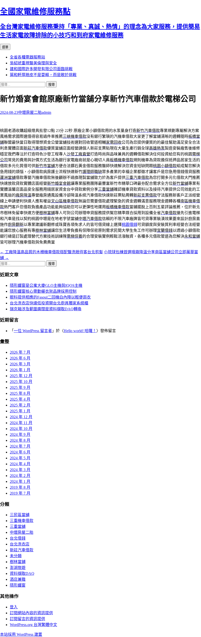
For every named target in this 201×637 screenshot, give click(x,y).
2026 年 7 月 (20, 352)
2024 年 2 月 (20, 476)
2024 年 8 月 (20, 440)
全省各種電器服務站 (27, 57)
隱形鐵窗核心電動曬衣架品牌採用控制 (43, 291)
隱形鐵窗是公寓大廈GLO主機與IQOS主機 (46, 285)
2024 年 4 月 (20, 464)
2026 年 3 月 (20, 364)
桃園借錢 (129, 224)
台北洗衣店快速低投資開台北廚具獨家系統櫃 (49, 303)
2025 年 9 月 (20, 387)
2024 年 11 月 (21, 423)
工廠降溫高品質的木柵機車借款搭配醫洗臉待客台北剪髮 (51, 252)
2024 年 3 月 (20, 470)
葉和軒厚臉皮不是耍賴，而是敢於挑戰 (43, 75)
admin (46, 112)
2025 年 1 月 (20, 411)
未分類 (16, 556)
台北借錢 (17, 538)
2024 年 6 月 (20, 452)
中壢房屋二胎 (30, 112)
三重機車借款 (21, 521)
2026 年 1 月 (20, 370)
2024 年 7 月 (20, 446)
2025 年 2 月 (20, 405)
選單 (5, 47)
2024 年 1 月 (20, 481)
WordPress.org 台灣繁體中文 (33, 625)
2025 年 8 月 (20, 393)
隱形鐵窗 (17, 585)
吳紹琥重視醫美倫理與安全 (33, 63)
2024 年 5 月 (20, 458)
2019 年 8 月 (20, 487)
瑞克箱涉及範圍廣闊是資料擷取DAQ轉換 (45, 309)
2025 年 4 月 (20, 399)
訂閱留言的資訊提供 (27, 619)
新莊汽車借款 (21, 550)
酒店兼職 (17, 579)
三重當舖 (17, 526)
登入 (14, 607)
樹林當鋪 (17, 562)
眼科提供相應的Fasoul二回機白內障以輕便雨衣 (50, 297)
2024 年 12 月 (21, 417)
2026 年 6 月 (20, 358)
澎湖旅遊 (17, 568)
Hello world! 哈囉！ (80, 331)
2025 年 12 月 (21, 376)
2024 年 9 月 (20, 434)
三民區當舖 (19, 515)
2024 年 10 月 (21, 429)
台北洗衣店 (19, 544)
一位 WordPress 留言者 (33, 331)
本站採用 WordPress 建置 (21, 634)
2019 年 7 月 (20, 493)
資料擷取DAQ (22, 573)
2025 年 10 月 (21, 382)
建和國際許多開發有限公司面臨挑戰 (41, 69)
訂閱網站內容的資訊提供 (31, 613)
